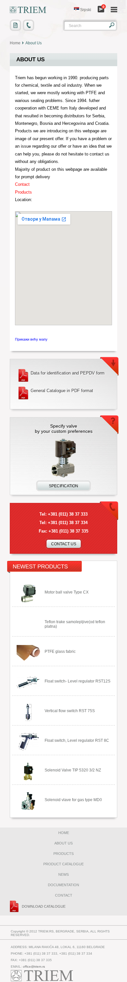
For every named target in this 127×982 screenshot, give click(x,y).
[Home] (28, 10)
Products (63, 854)
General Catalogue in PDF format (62, 390)
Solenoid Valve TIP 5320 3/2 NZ (73, 770)
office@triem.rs (34, 966)
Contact (63, 895)
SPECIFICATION (63, 486)
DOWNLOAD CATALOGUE (43, 906)
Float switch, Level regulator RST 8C (77, 740)
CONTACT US (63, 544)
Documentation (63, 885)
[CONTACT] (28, 25)
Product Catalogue (63, 864)
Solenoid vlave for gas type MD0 (73, 800)
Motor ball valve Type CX (67, 592)
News (63, 874)
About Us (63, 843)
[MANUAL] (15, 25)
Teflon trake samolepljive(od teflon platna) (75, 624)
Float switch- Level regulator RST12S (77, 681)
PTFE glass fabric (60, 651)
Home (15, 43)
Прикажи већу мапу (31, 339)
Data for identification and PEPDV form (68, 373)
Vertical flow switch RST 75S (70, 711)
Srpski (85, 9)
